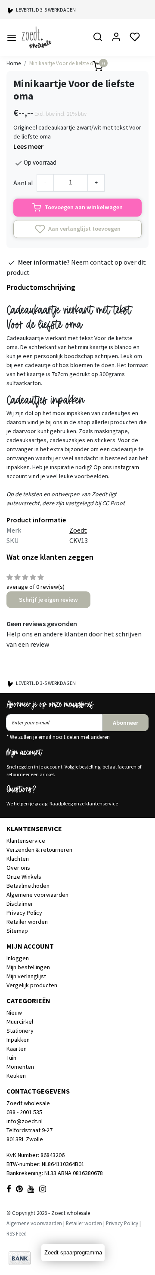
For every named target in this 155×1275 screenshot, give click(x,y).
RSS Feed (16, 1233)
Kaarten (16, 1048)
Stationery (20, 1030)
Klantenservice (25, 840)
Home (13, 63)
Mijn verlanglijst (26, 976)
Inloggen (17, 958)
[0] (92, 67)
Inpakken (18, 1039)
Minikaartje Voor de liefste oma (65, 63)
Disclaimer (19, 903)
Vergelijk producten (31, 985)
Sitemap (17, 930)
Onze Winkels (23, 876)
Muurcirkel (19, 1021)
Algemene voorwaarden (37, 894)
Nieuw (14, 1012)
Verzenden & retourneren (39, 849)
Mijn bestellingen (28, 967)
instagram (126, 467)
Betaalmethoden (28, 885)
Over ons (18, 867)
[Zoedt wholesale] (49, 37)
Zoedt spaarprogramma (73, 1252)
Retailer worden (27, 921)
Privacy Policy (24, 912)
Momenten (20, 1066)
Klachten (17, 858)
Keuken (16, 1075)
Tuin (11, 1057)
